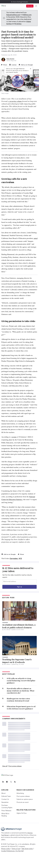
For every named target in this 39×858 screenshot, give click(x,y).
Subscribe (30, 6)
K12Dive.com (27, 15)
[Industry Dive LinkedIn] (3, 782)
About (3, 793)
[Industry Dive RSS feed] (15, 782)
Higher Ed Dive (22, 813)
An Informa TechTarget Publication (19, 2)
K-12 (20, 558)
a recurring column (15, 101)
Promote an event (23, 802)
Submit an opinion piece (25, 799)
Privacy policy (5, 849)
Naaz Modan (10, 58)
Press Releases (6, 810)
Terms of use (16, 849)
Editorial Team (6, 796)
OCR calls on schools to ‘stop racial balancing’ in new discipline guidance (21, 680)
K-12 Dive (18, 24)
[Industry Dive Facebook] (7, 782)
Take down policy (27, 849)
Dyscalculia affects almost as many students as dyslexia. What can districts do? (20, 690)
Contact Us (5, 799)
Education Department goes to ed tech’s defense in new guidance (21, 707)
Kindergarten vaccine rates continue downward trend (18, 699)
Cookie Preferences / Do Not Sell (12, 851)
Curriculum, (14, 558)
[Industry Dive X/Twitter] (11, 782)
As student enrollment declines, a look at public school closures (18, 626)
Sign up (19, 587)
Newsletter (5, 802)
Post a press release (15, 766)
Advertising (20, 793)
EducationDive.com (13, 15)
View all (4, 766)
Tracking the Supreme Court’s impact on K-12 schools (17, 661)
